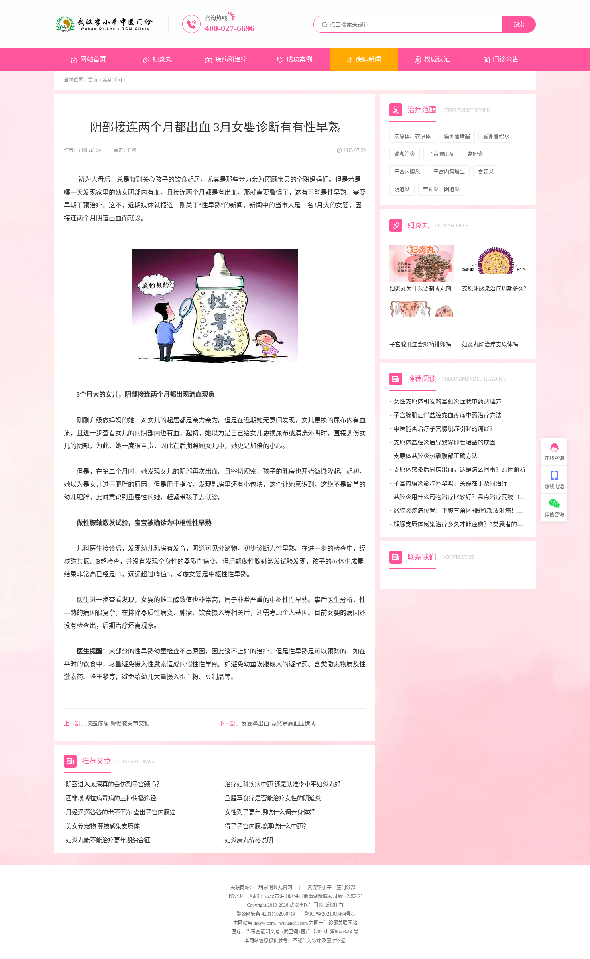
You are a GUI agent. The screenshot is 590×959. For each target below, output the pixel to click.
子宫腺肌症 (441, 154)
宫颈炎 (486, 171)
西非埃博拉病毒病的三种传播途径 (110, 798)
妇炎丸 (162, 59)
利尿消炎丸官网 (275, 887)
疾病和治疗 (231, 59)
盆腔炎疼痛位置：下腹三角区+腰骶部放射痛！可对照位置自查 (457, 511)
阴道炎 (402, 189)
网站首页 (93, 59)
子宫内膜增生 (449, 171)
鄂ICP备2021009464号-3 (330, 914)
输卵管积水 (496, 136)
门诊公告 (506, 59)
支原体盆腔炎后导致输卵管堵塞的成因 (442, 443)
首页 (93, 80)
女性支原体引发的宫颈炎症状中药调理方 (445, 402)
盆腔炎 (475, 154)
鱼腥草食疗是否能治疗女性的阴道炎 (272, 798)
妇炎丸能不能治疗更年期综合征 (107, 840)
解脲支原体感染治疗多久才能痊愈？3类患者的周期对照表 (457, 524)
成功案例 (299, 59)
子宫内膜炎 (407, 171)
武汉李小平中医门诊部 (331, 887)
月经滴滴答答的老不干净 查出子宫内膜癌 (120, 812)
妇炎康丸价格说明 (248, 840)
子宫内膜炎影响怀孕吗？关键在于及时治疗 (448, 484)
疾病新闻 (368, 59)
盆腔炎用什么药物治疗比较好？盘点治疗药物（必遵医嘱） (457, 497)
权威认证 (437, 59)
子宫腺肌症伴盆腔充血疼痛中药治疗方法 (445, 415)
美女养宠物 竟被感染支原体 (102, 826)
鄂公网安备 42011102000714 (265, 914)
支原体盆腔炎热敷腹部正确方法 (433, 456)
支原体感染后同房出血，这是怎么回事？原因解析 (457, 470)
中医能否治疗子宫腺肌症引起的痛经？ (442, 429)
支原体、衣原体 (412, 136)
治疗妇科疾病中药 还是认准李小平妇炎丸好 (282, 784)
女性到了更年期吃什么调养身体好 (269, 812)
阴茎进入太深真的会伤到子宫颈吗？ (113, 784)
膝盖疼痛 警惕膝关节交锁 (107, 723)
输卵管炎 (404, 154)
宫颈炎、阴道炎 (441, 189)
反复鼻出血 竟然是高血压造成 (267, 723)
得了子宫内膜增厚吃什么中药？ (266, 826)
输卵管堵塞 (457, 136)
